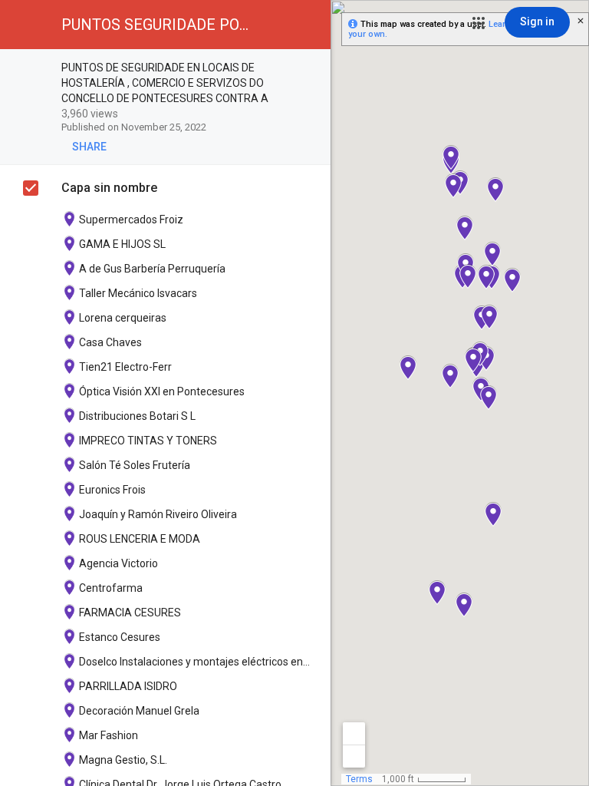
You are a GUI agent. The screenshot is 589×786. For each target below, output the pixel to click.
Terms (359, 779)
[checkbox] (311, 69)
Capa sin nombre (109, 187)
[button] (478, 23)
